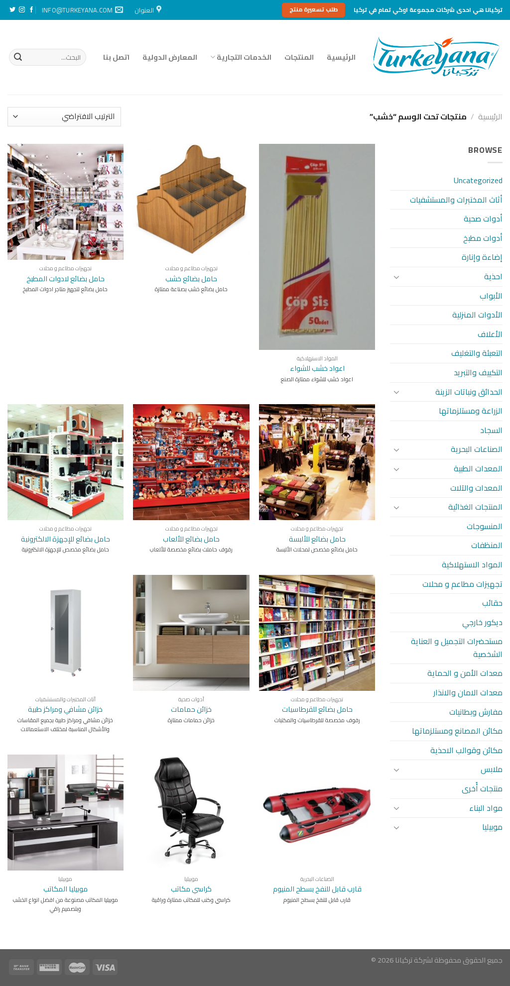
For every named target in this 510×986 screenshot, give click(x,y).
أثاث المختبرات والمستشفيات (456, 199)
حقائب (492, 602)
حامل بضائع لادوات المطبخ (65, 279)
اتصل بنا (116, 57)
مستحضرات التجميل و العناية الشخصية (457, 647)
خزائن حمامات (191, 709)
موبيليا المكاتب (65, 889)
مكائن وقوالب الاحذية (466, 750)
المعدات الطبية (478, 468)
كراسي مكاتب (191, 889)
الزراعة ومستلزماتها (471, 410)
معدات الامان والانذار (468, 692)
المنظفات (487, 545)
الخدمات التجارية (244, 57)
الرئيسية (341, 57)
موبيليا (492, 826)
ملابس (492, 769)
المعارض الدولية (169, 57)
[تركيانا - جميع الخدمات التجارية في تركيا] (437, 57)
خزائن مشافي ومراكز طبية (65, 709)
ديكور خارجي (482, 622)
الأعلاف (490, 334)
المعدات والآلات (476, 487)
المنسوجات (485, 526)
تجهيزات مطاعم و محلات (462, 583)
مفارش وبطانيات (476, 711)
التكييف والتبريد (478, 372)
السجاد (491, 430)
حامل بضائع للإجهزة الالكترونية (65, 539)
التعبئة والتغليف (477, 352)
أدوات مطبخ (483, 237)
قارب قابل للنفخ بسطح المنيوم (317, 889)
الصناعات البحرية (477, 448)
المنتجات (299, 57)
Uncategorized (478, 180)
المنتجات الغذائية (475, 506)
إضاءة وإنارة (482, 256)
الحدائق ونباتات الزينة (469, 391)
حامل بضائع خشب (191, 279)
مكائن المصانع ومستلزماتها (457, 730)
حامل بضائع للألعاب (191, 539)
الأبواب (491, 295)
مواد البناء (486, 807)
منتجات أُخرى (482, 788)
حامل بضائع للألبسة (317, 539)
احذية (493, 276)
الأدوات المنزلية (477, 314)
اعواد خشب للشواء (317, 368)
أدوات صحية (483, 218)
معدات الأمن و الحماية (465, 672)
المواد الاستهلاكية (472, 564)
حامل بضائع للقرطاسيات (317, 709)
